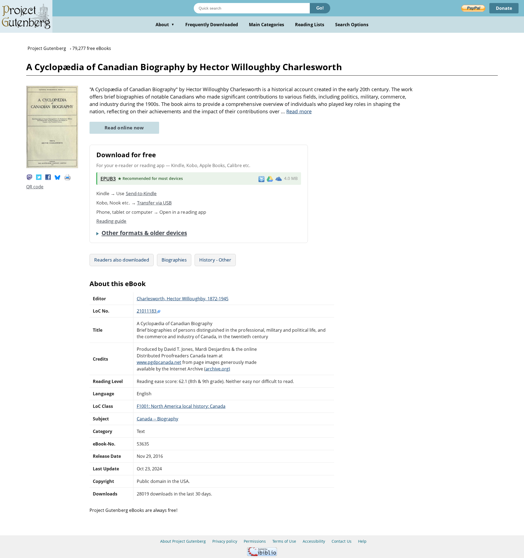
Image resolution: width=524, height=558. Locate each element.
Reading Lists (309, 25)
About (165, 25)
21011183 (147, 311)
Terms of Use (284, 541)
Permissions (255, 541)
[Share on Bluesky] (58, 177)
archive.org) (218, 369)
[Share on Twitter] (38, 177)
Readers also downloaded (121, 260)
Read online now (124, 127)
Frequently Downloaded (211, 25)
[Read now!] (52, 167)
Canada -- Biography (157, 419)
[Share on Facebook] (48, 177)
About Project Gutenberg (183, 541)
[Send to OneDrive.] (278, 178)
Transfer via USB (154, 203)
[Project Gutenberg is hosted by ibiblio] (262, 554)
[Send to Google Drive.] (270, 178)
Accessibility (314, 541)
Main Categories (266, 25)
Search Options (352, 25)
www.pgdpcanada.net (159, 362)
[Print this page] (67, 177)
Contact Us (341, 541)
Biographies (174, 260)
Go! (320, 8)
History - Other (215, 260)
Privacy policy (224, 541)
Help (362, 541)
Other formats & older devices (144, 233)
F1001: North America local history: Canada (181, 406)
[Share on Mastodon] (29, 177)
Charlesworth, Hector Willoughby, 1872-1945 (183, 299)
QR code (34, 187)
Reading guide (111, 221)
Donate (504, 8)
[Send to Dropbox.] (261, 178)
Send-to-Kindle (141, 193)
